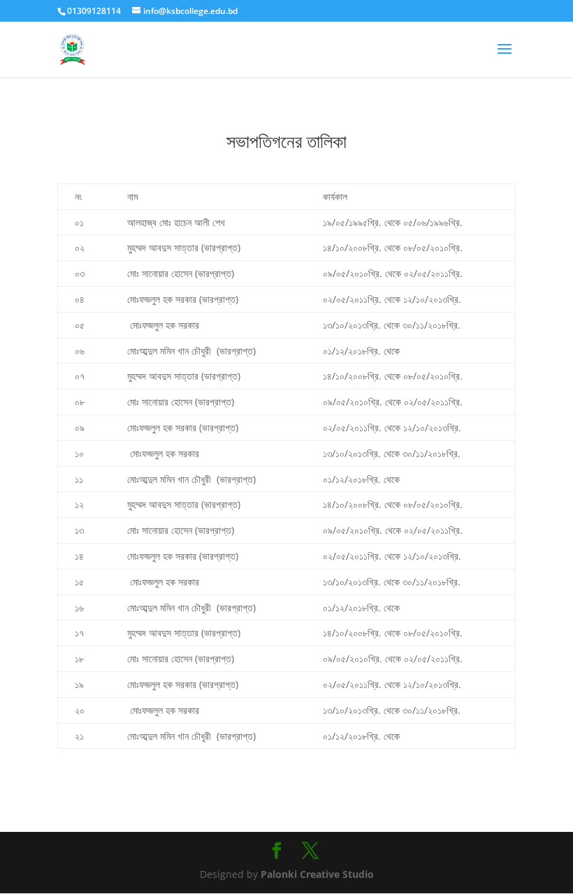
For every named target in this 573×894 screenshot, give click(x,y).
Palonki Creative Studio (316, 874)
